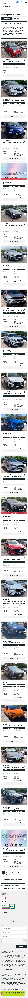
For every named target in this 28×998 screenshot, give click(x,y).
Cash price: (5, 70)
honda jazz (6, 99)
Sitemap (17, 986)
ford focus (6, 265)
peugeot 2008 (7, 433)
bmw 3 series (7, 224)
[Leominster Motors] (5, 2)
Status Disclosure (13, 984)
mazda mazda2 (7, 182)
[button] (25, 50)
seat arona (6, 350)
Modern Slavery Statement (13, 983)
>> (18, 875)
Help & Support (10, 986)
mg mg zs (5, 849)
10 (9, 875)
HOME (2, 7)
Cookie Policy (11, 982)
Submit (21, 946)
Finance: (16, 110)
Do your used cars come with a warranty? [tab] (13, 882)
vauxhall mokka (8, 309)
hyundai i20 (6, 392)
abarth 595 (6, 60)
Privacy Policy (4, 982)
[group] (14, 49)
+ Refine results (6, 18)
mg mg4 (5, 724)
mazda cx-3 (6, 599)
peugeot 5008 (7, 516)
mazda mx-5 (6, 766)
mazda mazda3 (7, 475)
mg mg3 (5, 683)
